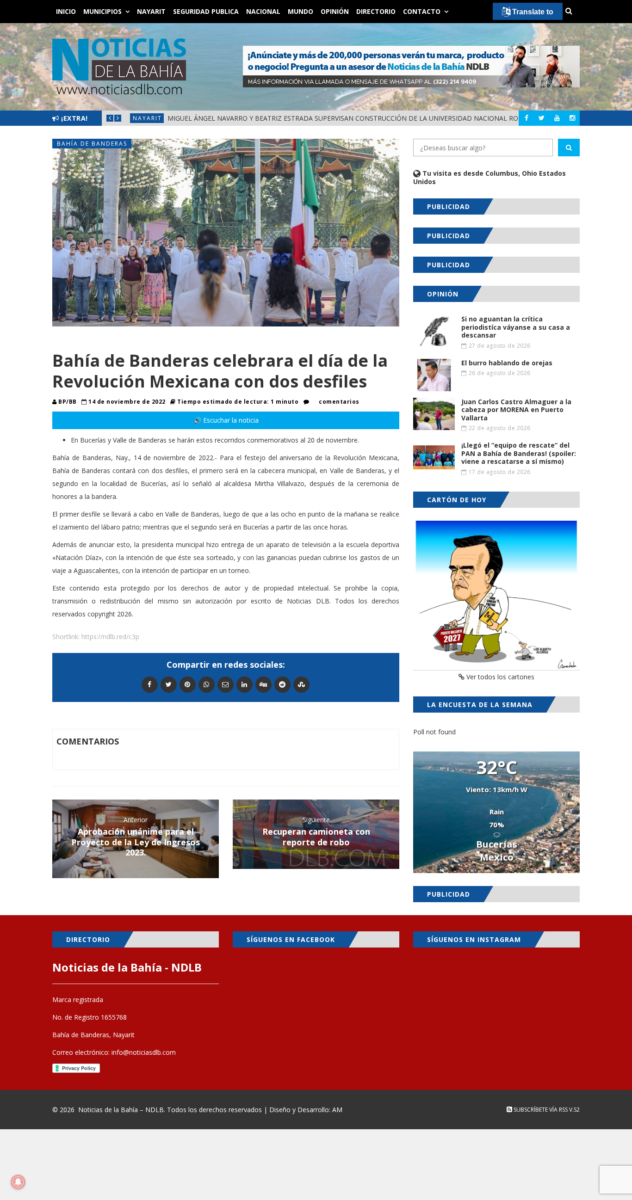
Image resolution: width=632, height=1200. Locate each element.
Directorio (376, 11)
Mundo (300, 11)
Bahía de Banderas (92, 144)
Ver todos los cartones (499, 676)
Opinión (335, 11)
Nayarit (151, 11)
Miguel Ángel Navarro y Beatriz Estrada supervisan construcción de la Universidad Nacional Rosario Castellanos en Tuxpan (395, 118)
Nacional (263, 11)
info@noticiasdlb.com (144, 1052)
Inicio (66, 11)
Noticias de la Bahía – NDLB (121, 1109)
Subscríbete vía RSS (540, 1110)
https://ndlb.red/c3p (110, 636)
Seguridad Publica (206, 11)
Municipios (102, 11)
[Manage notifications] (18, 1182)
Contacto (421, 11)
